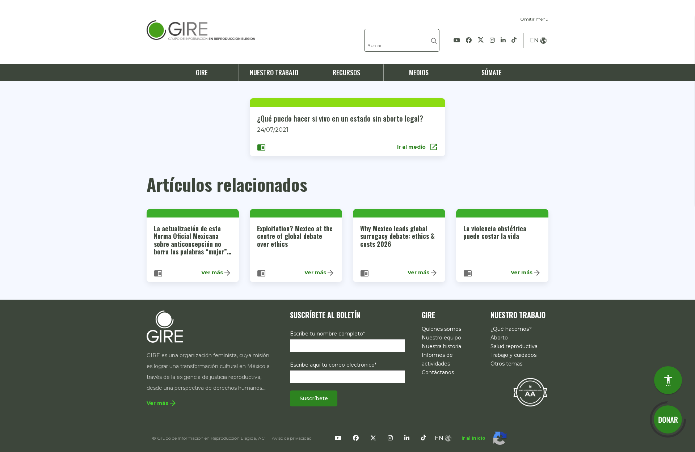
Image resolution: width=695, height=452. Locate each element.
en (534, 40)
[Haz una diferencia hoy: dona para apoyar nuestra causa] (668, 419)
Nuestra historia (441, 346)
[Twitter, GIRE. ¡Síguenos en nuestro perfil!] (480, 40)
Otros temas (506, 363)
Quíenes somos (441, 329)
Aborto (499, 337)
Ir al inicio (473, 438)
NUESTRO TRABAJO (274, 72)
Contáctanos (438, 372)
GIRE (202, 72)
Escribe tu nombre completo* (327, 333)
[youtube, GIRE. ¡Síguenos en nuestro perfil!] (457, 40)
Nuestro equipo (441, 337)
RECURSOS (346, 72)
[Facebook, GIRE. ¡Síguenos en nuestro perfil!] (469, 40)
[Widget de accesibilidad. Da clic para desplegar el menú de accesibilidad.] (668, 380)
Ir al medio (417, 147)
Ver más (216, 273)
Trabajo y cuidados (513, 355)
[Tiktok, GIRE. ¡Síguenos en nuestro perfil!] (514, 40)
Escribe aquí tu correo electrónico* (333, 365)
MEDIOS (419, 72)
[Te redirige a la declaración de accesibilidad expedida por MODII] (530, 392)
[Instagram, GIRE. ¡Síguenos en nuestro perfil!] (492, 40)
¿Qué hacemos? (511, 329)
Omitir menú (534, 19)
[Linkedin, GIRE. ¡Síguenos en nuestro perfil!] (503, 40)
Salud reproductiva (514, 346)
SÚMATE (491, 72)
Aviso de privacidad (292, 438)
